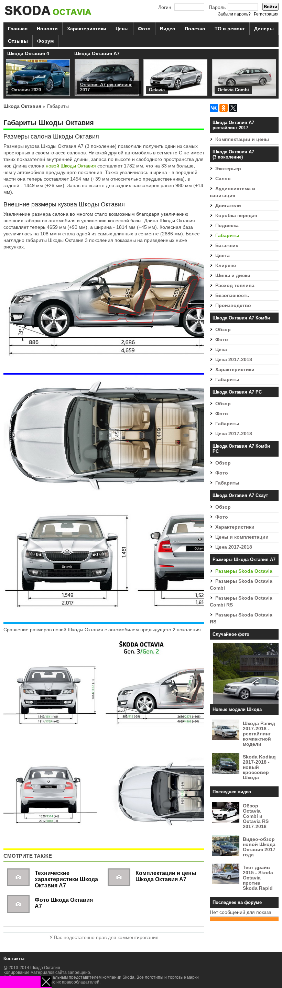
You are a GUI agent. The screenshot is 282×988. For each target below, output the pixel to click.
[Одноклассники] (223, 108)
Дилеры (264, 28)
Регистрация (266, 14)
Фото (144, 28)
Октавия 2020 (26, 89)
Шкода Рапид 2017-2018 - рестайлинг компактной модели (259, 734)
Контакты (13, 958)
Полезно (195, 28)
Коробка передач (236, 215)
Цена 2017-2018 (233, 359)
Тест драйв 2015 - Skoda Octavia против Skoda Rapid (258, 878)
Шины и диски (232, 275)
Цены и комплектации (242, 537)
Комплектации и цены (242, 139)
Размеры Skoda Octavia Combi (241, 585)
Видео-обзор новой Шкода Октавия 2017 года (259, 847)
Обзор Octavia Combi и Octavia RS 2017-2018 (256, 816)
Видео (167, 28)
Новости (47, 28)
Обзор (223, 329)
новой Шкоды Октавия (71, 166)
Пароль (217, 7)
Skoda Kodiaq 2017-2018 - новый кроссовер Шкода (259, 767)
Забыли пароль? (234, 14)
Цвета (222, 255)
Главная (18, 28)
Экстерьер (228, 168)
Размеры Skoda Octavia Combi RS (241, 601)
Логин (164, 7)
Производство (233, 305)
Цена (221, 349)
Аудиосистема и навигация (232, 192)
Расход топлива (234, 285)
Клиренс (225, 265)
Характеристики (86, 28)
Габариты (227, 235)
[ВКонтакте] (214, 108)
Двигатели (228, 205)
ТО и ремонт (230, 28)
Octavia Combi (233, 89)
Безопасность (232, 295)
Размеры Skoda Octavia (243, 571)
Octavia (157, 89)
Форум (45, 41)
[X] (233, 108)
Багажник (226, 245)
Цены (122, 28)
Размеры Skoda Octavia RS (241, 618)
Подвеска (227, 225)
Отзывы (18, 41)
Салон (222, 178)
